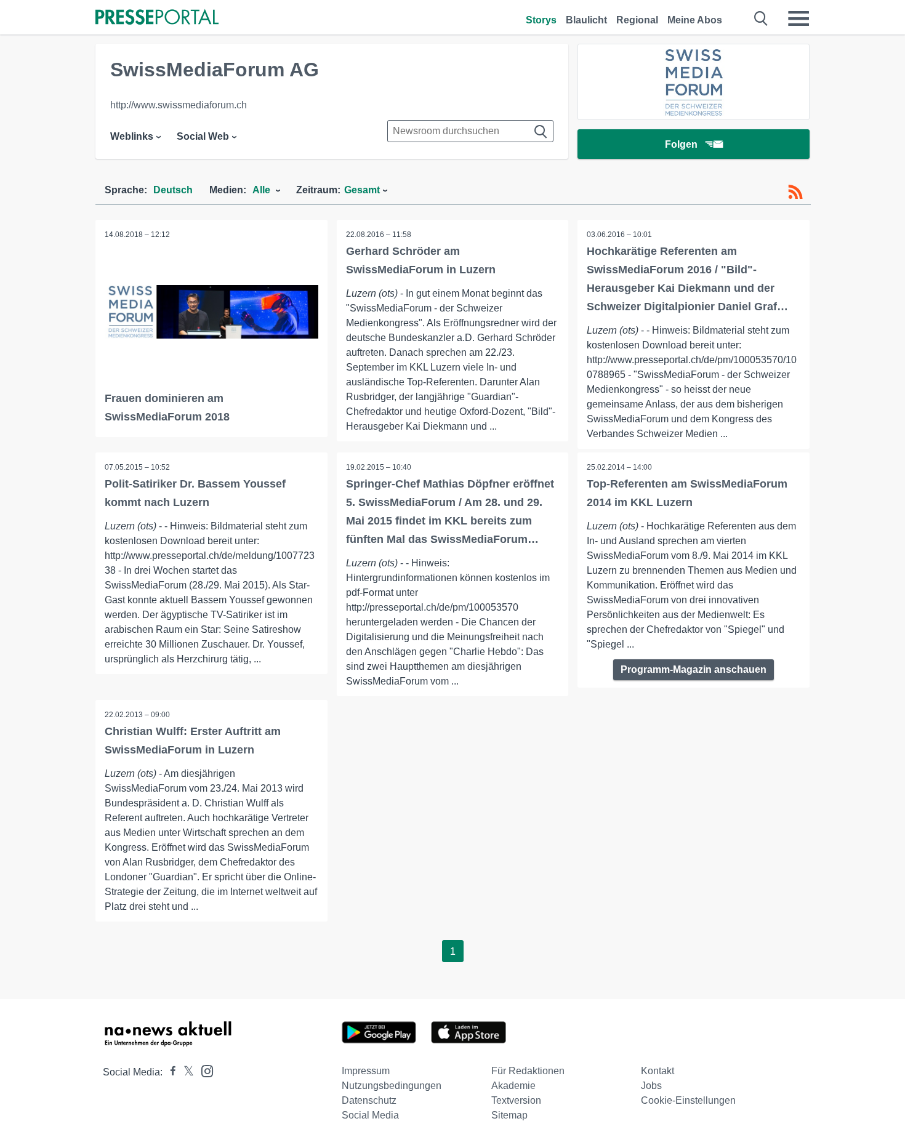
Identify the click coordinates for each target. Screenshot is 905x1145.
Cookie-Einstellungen (688, 1100)
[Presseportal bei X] (185, 1072)
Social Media (370, 1115)
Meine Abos (694, 20)
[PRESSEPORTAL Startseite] (157, 18)
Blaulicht (586, 20)
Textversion (516, 1100)
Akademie (513, 1085)
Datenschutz (369, 1100)
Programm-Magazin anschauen (693, 669)
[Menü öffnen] (798, 18)
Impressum (366, 1071)
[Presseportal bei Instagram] (203, 1070)
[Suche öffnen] (761, 18)
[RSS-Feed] (795, 192)
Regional (637, 20)
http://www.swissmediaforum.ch (178, 105)
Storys (541, 20)
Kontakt (657, 1071)
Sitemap (509, 1115)
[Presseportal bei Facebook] (169, 1072)
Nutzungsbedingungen (391, 1085)
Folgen (681, 144)
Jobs (651, 1085)
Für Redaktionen (528, 1071)
